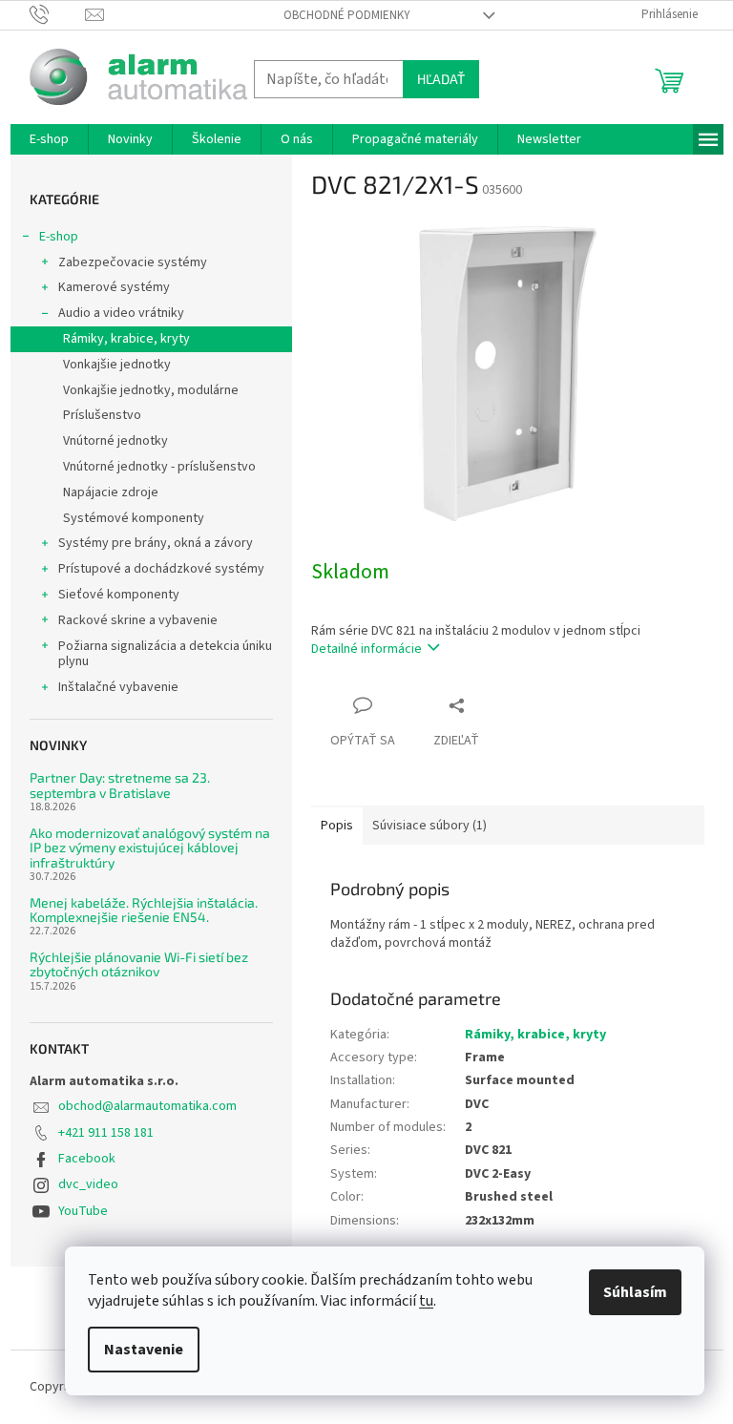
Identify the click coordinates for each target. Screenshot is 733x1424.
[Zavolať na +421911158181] (58, 14)
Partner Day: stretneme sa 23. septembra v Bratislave (120, 785)
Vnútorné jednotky (115, 440)
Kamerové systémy (114, 287)
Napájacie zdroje (110, 492)
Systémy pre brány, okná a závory (155, 543)
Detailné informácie (366, 649)
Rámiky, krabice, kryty (126, 338)
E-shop (58, 236)
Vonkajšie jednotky (117, 364)
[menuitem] (49, 139)
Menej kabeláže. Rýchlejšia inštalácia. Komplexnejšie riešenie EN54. (144, 910)
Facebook (86, 1158)
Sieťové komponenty (118, 594)
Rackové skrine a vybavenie (138, 620)
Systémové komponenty (133, 518)
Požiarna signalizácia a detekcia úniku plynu (165, 654)
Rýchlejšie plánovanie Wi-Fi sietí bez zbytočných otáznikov (139, 964)
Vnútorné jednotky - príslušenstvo (159, 466)
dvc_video (88, 1184)
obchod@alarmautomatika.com (147, 1106)
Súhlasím (635, 1292)
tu (426, 1300)
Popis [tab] (337, 825)
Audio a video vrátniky (121, 313)
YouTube (83, 1211)
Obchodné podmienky (346, 15)
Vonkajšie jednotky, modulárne (151, 390)
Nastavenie (143, 1349)
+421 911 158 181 (106, 1132)
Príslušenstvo (102, 415)
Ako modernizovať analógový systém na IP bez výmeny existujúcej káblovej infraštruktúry (150, 847)
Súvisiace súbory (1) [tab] (429, 825)
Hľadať (441, 79)
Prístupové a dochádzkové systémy (161, 568)
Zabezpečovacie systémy (132, 262)
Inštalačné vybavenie (118, 687)
